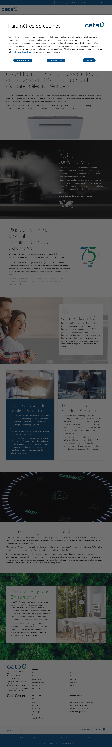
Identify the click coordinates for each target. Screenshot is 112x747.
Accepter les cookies (22, 60)
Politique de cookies (22, 51)
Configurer (89, 60)
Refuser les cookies (56, 60)
